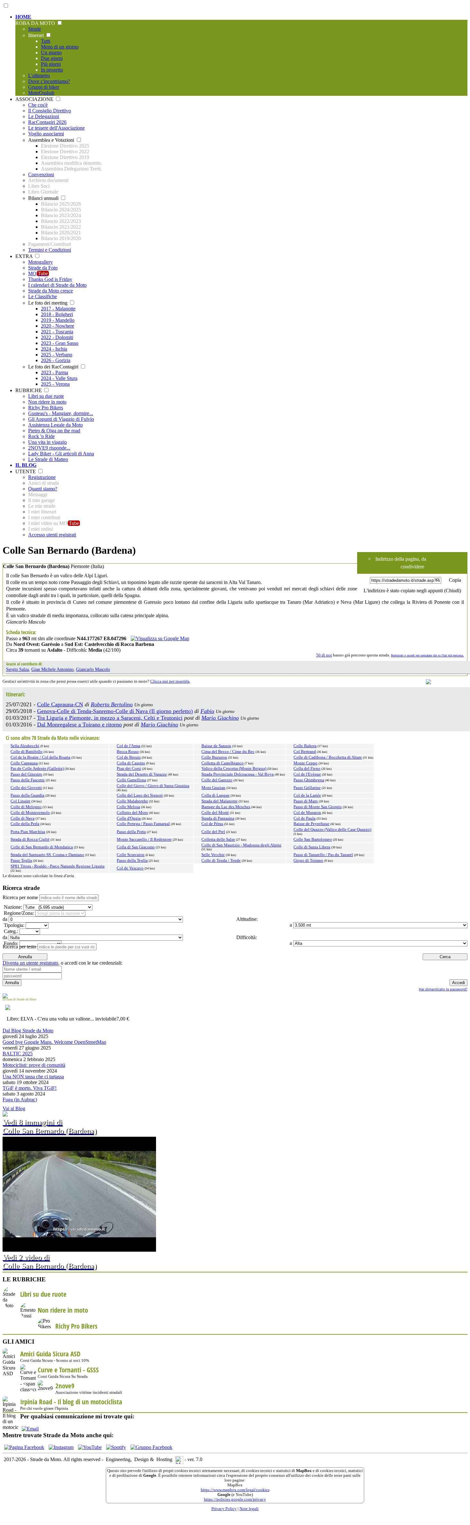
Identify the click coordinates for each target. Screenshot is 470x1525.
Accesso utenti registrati (52, 534)
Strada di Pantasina (217, 818)
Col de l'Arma (128, 746)
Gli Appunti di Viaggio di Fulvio (61, 419)
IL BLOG (25, 465)
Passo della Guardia (27, 795)
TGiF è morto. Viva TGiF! (30, 1088)
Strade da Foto (43, 267)
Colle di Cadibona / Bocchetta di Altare (328, 757)
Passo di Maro (306, 801)
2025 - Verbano (56, 354)
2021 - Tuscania (57, 331)
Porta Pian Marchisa (28, 832)
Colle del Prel (213, 832)
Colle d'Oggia (129, 818)
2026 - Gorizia (55, 360)
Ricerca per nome (20, 897)
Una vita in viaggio (47, 442)
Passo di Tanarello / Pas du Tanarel (323, 855)
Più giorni (51, 64)
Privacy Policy (224, 1508)
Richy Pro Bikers (45, 407)
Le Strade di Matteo (48, 459)
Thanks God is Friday (50, 279)
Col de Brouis (129, 757)
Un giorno (51, 52)
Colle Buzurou (214, 757)
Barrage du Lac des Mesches (225, 807)
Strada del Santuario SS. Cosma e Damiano (47, 855)
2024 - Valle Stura (59, 378)
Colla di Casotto (131, 763)
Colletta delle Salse (218, 839)
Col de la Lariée (307, 795)
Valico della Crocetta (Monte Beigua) (233, 768)
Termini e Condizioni (49, 250)
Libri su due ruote (46, 396)
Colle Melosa (128, 807)
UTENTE (26, 471)
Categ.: (10, 931)
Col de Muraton (307, 812)
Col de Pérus (212, 824)
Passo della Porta (131, 832)
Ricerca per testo (19, 946)
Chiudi (452, 590)
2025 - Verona (55, 384)
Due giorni (52, 58)
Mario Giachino (220, 718)
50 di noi (324, 655)
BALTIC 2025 (18, 1053)
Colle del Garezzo (216, 780)
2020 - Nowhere (57, 326)
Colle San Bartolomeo (313, 839)
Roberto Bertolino (112, 704)
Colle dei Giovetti (26, 787)
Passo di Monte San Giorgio (318, 807)
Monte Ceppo (305, 763)
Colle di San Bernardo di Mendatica (42, 847)
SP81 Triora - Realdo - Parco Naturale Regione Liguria (58, 866)
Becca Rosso (128, 751)
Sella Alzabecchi (25, 746)
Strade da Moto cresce (50, 290)
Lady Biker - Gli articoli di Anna (61, 453)
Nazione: (12, 907)
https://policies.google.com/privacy (235, 1499)
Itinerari (36, 35)
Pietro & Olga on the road (54, 430)
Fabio (207, 711)
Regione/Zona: (18, 913)
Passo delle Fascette (28, 780)
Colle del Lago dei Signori (140, 795)
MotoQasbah (41, 92)
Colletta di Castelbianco (222, 763)
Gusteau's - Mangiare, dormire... (60, 413)
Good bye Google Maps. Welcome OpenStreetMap (54, 1042)
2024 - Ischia (54, 349)
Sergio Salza (17, 669)
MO (38, 273)
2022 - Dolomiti (57, 337)
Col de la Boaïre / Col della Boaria (40, 757)
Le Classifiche (42, 296)
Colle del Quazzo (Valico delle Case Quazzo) (332, 829)
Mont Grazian (213, 787)
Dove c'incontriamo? (49, 81)
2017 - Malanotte (58, 308)
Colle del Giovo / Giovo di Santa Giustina (153, 786)
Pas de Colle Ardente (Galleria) (37, 768)
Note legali (249, 1508)
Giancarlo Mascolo (93, 669)
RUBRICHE (29, 390)
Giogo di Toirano (308, 860)
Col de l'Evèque (307, 774)
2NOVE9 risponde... (49, 448)
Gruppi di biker (43, 87)
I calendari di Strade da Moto (57, 285)
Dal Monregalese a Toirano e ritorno (79, 724)
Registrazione (42, 477)
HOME (23, 16)
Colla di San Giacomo (136, 847)
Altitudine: (246, 919)
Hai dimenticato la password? (443, 989)
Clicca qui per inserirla (170, 681)
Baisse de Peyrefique (311, 824)
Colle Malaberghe (132, 801)
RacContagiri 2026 (47, 122)
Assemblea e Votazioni (51, 140)
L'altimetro (39, 75)
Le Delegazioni (43, 116)
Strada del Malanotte (219, 801)
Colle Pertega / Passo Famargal (143, 824)
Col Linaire (20, 801)
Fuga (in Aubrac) (20, 1099)
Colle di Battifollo (27, 751)
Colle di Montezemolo (30, 812)
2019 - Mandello (57, 320)
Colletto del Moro (132, 812)
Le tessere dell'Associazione (56, 128)
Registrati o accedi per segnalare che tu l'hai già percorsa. (427, 655)
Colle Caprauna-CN (60, 704)
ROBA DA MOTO (35, 23)
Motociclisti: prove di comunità (34, 1065)
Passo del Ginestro (26, 774)
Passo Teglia (21, 860)
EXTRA (24, 256)
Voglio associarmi (46, 133)
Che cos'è (38, 105)
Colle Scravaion (131, 855)
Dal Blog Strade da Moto (28, 1030)
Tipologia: (13, 925)
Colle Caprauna (24, 763)
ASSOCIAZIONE (35, 99)
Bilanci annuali (44, 198)
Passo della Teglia (132, 860)
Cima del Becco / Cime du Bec (228, 751)
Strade (34, 29)
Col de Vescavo (130, 868)
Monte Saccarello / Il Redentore (144, 839)
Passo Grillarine (307, 787)
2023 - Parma (54, 372)
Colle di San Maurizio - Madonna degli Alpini (241, 845)
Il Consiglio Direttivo (49, 110)
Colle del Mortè (215, 812)
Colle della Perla (25, 824)
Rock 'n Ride (41, 436)
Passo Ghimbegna (309, 780)
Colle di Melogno (26, 807)
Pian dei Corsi (129, 768)
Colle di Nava (23, 818)
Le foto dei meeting (48, 303)
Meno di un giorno (60, 46)
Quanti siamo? (42, 488)
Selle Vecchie (213, 855)
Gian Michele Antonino (52, 669)
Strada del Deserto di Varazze (142, 774)
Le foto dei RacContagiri (54, 366)
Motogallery (40, 262)
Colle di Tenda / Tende (221, 860)
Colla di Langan (215, 795)
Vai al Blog (14, 1108)
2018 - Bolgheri (57, 314)
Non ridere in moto (47, 402)
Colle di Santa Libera (312, 847)
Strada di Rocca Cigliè (30, 839)
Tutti (45, 41)
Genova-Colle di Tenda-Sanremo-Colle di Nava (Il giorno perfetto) (115, 711)
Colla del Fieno (307, 768)
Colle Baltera (305, 746)
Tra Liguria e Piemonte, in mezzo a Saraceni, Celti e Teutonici (110, 718)
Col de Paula (305, 818)
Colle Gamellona (131, 780)
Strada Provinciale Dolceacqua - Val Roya (237, 774)
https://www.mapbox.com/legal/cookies (235, 1490)
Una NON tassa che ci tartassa (33, 1076)
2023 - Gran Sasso (59, 343)
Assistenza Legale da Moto (55, 425)
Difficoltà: (246, 937)
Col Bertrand (305, 751)
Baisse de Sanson (216, 746)
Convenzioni (41, 174)
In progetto (52, 69)
